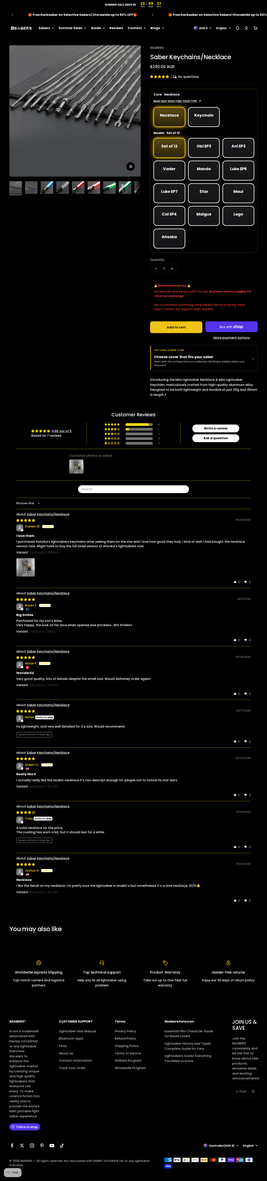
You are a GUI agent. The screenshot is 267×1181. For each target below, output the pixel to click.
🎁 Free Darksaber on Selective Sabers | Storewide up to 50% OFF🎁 (67, 15)
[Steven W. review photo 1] (25, 567)
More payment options (231, 337)
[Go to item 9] (140, 188)
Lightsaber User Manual (77, 1031)
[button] (160, 76)
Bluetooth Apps (71, 1038)
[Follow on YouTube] (52, 1145)
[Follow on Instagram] (32, 1145)
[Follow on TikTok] (62, 1145)
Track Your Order (72, 1068)
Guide (96, 28)
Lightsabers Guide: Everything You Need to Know (188, 1058)
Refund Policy (125, 1038)
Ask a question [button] (215, 438)
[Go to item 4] (62, 188)
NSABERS (157, 48)
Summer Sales (70, 28)
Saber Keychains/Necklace (48, 514)
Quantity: (157, 259)
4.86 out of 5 (62, 431)
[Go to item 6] (94, 188)
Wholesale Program (130, 1068)
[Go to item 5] (78, 188)
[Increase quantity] (172, 268)
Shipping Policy (127, 1046)
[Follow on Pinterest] (42, 1145)
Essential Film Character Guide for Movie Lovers (189, 1034)
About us (66, 1053)
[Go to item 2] (31, 188)
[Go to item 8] (125, 188)
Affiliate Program (128, 1060)
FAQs (63, 1046)
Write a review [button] (216, 428)
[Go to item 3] (47, 188)
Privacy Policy (125, 1031)
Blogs (155, 28)
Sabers (44, 28)
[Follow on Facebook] (12, 1145)
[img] (25, 520)
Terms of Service (128, 1053)
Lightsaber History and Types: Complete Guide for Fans (188, 1046)
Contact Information (75, 1060)
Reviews (116, 28)
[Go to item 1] (15, 188)
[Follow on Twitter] (22, 1145)
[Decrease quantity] (156, 268)
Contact (135, 28)
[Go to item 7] (109, 188)
